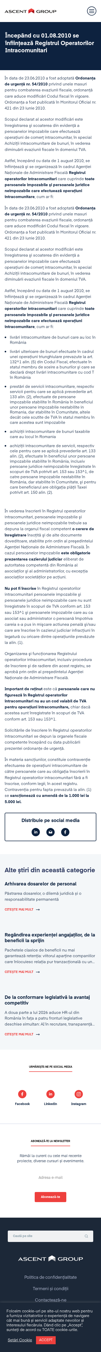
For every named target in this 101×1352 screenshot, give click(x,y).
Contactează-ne (50, 1300)
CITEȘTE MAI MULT (19, 909)
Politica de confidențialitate (50, 1278)
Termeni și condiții (50, 1289)
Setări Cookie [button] (20, 1340)
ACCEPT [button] (46, 1340)
